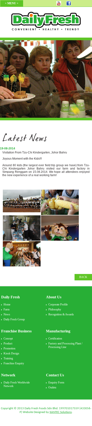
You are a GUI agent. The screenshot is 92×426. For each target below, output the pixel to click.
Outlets (52, 387)
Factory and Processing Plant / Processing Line (65, 345)
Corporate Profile (58, 304)
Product (8, 343)
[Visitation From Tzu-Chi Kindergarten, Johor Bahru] (22, 202)
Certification (55, 338)
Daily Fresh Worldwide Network (17, 384)
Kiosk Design (11, 353)
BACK (83, 277)
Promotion (9, 348)
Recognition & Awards (61, 314)
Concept (8, 338)
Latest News (24, 139)
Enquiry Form (56, 382)
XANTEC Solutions (61, 412)
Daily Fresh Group (14, 319)
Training (8, 358)
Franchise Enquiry (14, 363)
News (7, 314)
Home (7, 304)
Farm (6, 309)
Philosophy (54, 309)
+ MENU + (11, 3)
